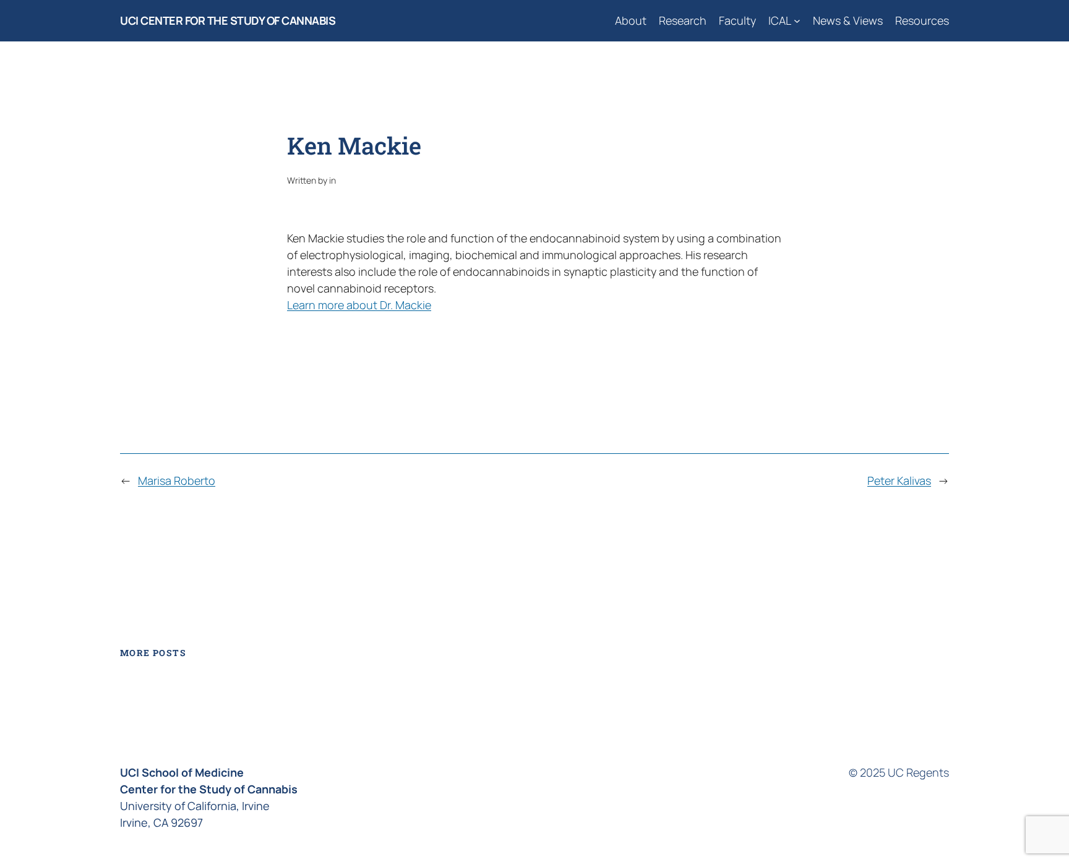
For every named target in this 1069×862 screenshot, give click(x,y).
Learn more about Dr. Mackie (359, 304)
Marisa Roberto (176, 480)
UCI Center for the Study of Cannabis (227, 20)
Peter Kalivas (899, 480)
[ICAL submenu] (797, 20)
